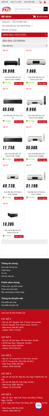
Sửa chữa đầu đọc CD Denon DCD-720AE (13, 155)
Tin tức (4, 273)
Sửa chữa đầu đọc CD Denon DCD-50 (13, 231)
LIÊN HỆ (4, 2)
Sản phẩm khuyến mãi (9, 305)
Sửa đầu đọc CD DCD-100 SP (12, 117)
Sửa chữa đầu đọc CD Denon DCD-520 (36, 78)
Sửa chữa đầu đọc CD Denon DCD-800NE (36, 117)
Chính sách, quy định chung (11, 286)
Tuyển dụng (5, 270)
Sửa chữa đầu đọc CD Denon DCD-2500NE (36, 155)
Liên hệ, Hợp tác (7, 276)
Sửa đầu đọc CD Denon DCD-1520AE (36, 193)
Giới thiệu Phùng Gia (9, 267)
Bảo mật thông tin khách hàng (12, 292)
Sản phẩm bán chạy (8, 302)
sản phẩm (42, 16)
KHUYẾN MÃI (29, 2)
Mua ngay (19, 83)
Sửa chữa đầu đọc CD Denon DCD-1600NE (13, 78)
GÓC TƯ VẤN (16, 2)
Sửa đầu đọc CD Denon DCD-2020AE (13, 193)
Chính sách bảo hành (9, 289)
